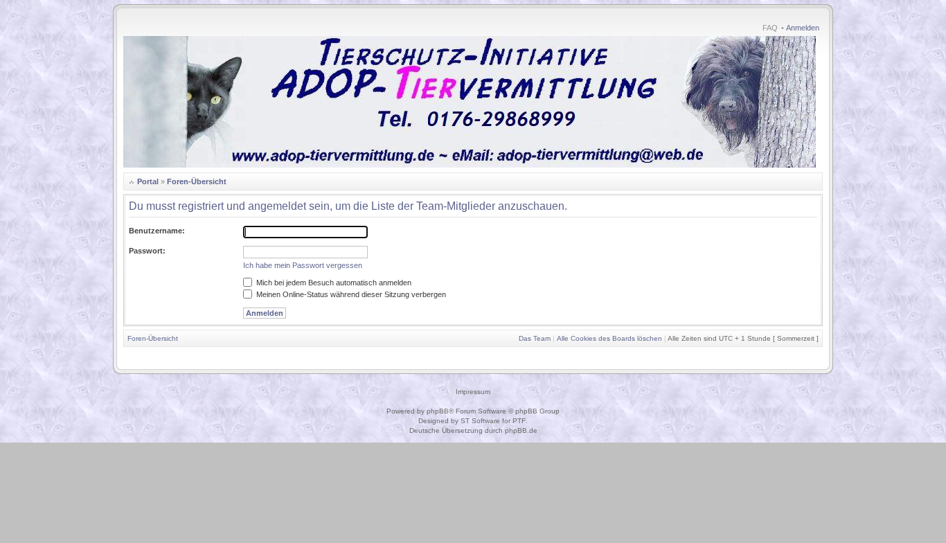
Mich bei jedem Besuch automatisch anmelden (332, 282)
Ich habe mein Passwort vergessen (302, 265)
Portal (148, 181)
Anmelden (802, 28)
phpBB (438, 411)
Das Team (535, 338)
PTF (519, 421)
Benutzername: (157, 230)
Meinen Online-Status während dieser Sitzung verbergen (350, 294)
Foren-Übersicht (196, 181)
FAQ (770, 28)
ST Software (480, 421)
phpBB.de (521, 430)
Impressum (473, 391)
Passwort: (147, 251)
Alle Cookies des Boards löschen (609, 338)
